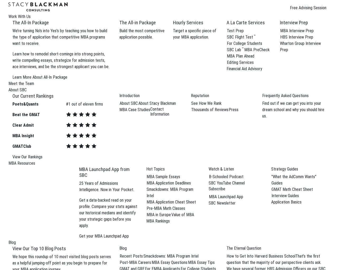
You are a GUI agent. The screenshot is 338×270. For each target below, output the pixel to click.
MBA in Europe (159, 214)
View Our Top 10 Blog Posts (39, 248)
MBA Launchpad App (226, 196)
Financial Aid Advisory (244, 68)
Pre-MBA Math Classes (166, 208)
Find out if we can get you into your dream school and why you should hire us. (293, 110)
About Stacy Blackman (157, 103)
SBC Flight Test (241, 37)
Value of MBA (182, 214)
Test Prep (235, 30)
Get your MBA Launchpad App (104, 236)
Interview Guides (285, 195)
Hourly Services (188, 22)
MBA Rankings (158, 221)
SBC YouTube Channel (227, 183)
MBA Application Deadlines (169, 183)
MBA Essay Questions (169, 262)
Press (233, 109)
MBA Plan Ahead (240, 56)
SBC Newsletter (222, 203)
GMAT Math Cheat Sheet (292, 189)
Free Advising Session (308, 7)
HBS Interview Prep (296, 37)
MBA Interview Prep (297, 30)
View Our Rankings (27, 156)
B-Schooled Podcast (226, 176)
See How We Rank (206, 103)
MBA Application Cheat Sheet (171, 202)
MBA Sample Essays (163, 176)
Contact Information (159, 112)
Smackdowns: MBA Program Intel (171, 256)
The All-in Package (137, 22)
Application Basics (286, 202)
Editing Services (240, 62)
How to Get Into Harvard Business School (261, 256)
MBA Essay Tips (201, 262)
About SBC (129, 103)
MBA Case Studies (134, 109)
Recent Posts (131, 256)
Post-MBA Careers (135, 262)
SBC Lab (235, 49)
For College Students (244, 43)
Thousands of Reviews (209, 109)
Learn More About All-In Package (39, 77)
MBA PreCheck (257, 49)
